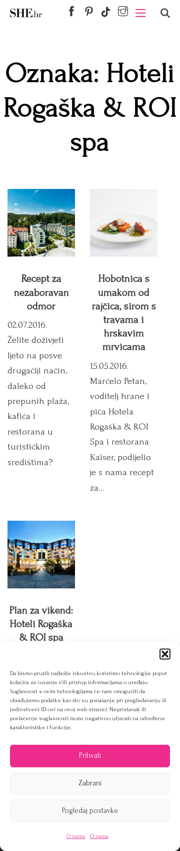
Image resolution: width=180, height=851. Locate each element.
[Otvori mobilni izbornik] (141, 13)
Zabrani (90, 783)
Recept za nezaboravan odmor (41, 292)
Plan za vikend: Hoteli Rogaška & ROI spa (41, 623)
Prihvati (90, 755)
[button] (165, 654)
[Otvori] (165, 13)
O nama (75, 836)
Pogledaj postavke (90, 810)
